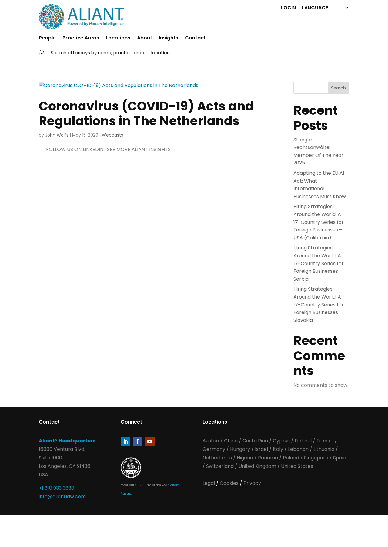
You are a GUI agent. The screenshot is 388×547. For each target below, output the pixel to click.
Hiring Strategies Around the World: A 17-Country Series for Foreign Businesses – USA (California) (318, 222)
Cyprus (281, 440)
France (324, 440)
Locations (118, 38)
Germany (213, 449)
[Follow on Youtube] (150, 441)
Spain (339, 457)
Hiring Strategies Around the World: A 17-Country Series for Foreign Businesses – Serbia (318, 263)
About (144, 38)
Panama (268, 457)
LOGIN (288, 7)
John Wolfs (57, 135)
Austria (211, 440)
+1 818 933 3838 (56, 488)
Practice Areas (80, 38)
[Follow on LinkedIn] (125, 441)
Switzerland (220, 466)
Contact (195, 38)
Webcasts (112, 135)
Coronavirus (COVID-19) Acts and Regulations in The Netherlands (146, 113)
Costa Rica (255, 440)
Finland (303, 440)
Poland (291, 457)
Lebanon (298, 449)
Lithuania (323, 449)
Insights (168, 38)
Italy (278, 449)
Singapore (316, 457)
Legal (209, 483)
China (231, 440)
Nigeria (245, 457)
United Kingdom (257, 466)
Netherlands (217, 457)
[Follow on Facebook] (137, 441)
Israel (261, 449)
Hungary (240, 449)
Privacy (252, 483)
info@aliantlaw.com (62, 496)
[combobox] (116, 52)
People (47, 38)
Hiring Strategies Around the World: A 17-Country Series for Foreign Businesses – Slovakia (318, 304)
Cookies (230, 483)
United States (297, 466)
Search (338, 88)
